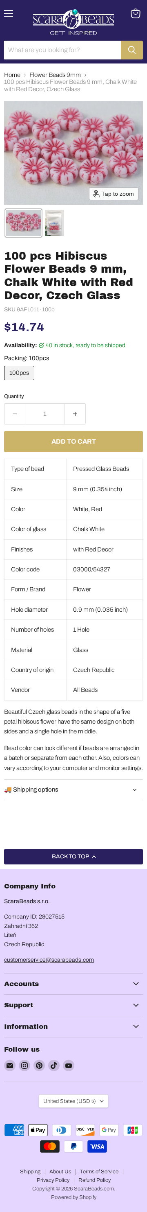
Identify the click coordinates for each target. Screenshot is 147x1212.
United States (69, 1101)
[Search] (132, 50)
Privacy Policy (53, 1180)
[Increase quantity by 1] (75, 413)
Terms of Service (99, 1172)
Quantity (14, 396)
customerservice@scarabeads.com (49, 960)
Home (12, 75)
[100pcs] (20, 382)
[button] (23, 223)
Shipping (30, 1172)
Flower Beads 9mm (55, 75)
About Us (60, 1172)
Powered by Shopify (73, 1197)
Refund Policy (94, 1180)
